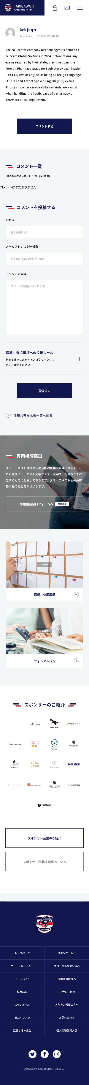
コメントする (44, 126)
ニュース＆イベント (22, 966)
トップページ (22, 953)
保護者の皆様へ (67, 979)
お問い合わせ (67, 1017)
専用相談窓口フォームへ (43, 504)
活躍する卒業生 (22, 1030)
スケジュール (22, 1004)
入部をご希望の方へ (66, 1004)
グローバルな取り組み (67, 966)
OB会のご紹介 (67, 992)
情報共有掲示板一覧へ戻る (33, 415)
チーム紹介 (22, 979)
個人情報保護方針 (66, 1030)
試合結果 (22, 992)
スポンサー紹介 (67, 953)
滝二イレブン (22, 1017)
